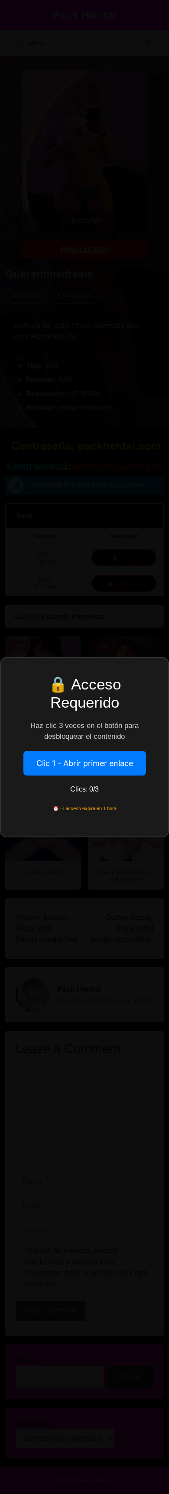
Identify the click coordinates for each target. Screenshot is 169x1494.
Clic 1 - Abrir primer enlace (84, 763)
